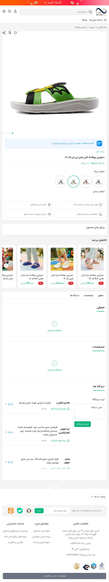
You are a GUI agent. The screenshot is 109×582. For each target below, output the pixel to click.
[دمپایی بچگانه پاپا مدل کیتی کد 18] (62, 259)
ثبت (39, 510)
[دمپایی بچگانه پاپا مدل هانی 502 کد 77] (92, 259)
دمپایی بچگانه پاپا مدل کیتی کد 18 (62, 277)
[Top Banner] (54, 2)
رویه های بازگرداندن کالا (15, 536)
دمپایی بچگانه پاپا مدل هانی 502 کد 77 (92, 277)
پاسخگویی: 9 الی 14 (81, 549)
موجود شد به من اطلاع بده (54, 576)
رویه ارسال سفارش (41, 536)
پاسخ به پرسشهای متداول (15, 531)
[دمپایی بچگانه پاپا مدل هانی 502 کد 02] (31, 259)
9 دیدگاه (85, 163)
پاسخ (10, 404)
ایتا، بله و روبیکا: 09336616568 (80, 554)
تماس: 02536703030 (80, 543)
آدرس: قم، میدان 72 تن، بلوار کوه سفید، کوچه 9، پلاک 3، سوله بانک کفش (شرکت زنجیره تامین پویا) (80, 534)
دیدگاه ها (74, 295)
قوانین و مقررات (15, 542)
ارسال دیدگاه (82, 424)
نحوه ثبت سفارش (41, 531)
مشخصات (88, 295)
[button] (12, 133)
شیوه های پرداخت (41, 542)
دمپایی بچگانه (81, 27)
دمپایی (92, 27)
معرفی (100, 295)
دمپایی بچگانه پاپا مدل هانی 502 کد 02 (32, 277)
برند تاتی (100, 151)
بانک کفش (102, 27)
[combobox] (54, 11)
